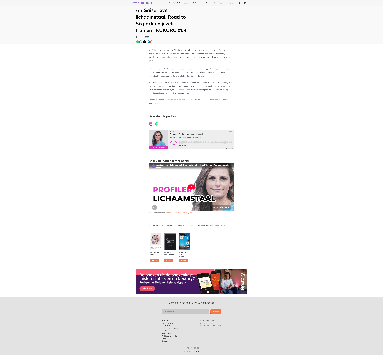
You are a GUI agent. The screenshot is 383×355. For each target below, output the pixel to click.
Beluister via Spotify (207, 323)
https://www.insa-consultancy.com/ (179, 213)
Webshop (165, 338)
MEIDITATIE (166, 326)
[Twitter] (188, 348)
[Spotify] (158, 124)
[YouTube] (195, 348)
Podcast (165, 321)
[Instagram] (191, 348)
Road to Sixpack (184, 90)
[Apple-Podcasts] (152, 124)
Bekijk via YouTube (206, 321)
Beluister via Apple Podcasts (210, 326)
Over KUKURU (167, 323)
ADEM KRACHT (168, 331)
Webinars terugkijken (170, 336)
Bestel (154, 260)
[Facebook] (185, 348)
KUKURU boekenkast (216, 225)
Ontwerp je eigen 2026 (170, 328)
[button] (201, 3)
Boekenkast (166, 333)
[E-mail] (198, 348)
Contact (165, 341)
